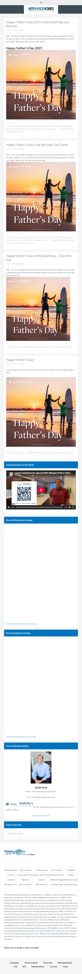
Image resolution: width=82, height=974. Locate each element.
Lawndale (10, 880)
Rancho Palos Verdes (42, 875)
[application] (41, 489)
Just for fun (46, 126)
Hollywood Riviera (56, 875)
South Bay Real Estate (41, 816)
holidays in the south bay (24, 243)
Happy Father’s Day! (20, 360)
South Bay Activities (22, 129)
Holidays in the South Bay (31, 126)
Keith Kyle (55, 126)
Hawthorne (25, 880)
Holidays (18, 126)
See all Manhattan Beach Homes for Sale (21, 624)
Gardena (42, 880)
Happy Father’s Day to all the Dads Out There (37, 145)
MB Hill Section (41, 885)
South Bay (10, 129)
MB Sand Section (10, 885)
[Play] (9, 507)
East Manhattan (57, 885)
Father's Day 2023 (50, 347)
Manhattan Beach (10, 870)
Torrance (10, 875)
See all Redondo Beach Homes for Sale (21, 737)
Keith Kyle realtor (65, 126)
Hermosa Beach (25, 870)
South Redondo (57, 870)
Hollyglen (70, 875)
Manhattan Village (56, 880)
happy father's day (16, 132)
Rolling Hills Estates (71, 880)
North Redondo (42, 870)
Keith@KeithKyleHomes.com (62, 807)
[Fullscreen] (73, 507)
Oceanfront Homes (71, 885)
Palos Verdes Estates (25, 875)
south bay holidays (67, 453)
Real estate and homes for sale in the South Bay (41, 9)
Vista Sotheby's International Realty (43, 129)
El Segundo (71, 870)
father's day (65, 240)
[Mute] (70, 507)
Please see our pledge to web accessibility (21, 948)
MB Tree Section (25, 885)
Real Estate (19, 453)
